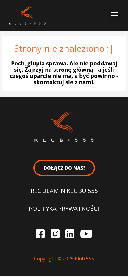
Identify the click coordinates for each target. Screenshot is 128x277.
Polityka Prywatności (64, 208)
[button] (114, 15)
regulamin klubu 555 (64, 191)
